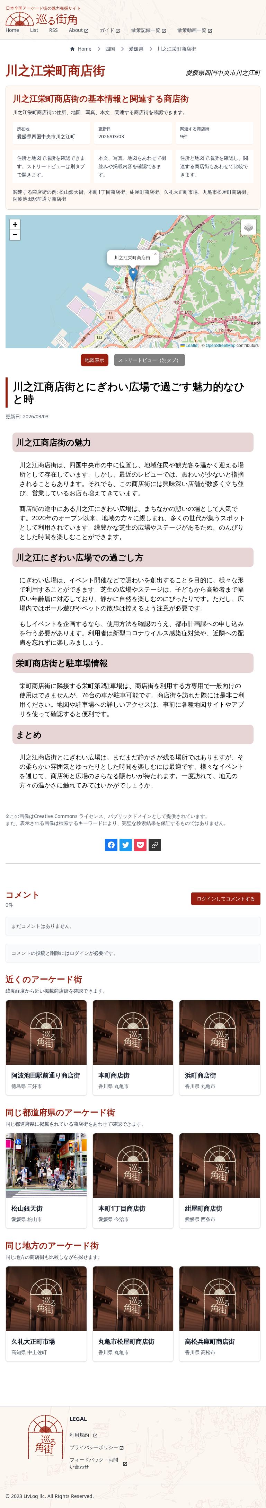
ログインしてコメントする (226, 898)
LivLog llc (34, 1496)
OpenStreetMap (221, 345)
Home (84, 48)
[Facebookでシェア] (111, 845)
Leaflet (191, 345)
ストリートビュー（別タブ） (149, 360)
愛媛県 (136, 48)
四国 (110, 48)
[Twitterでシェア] (125, 845)
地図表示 (94, 360)
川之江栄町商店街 (176, 48)
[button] (133, 275)
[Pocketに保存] (140, 845)
